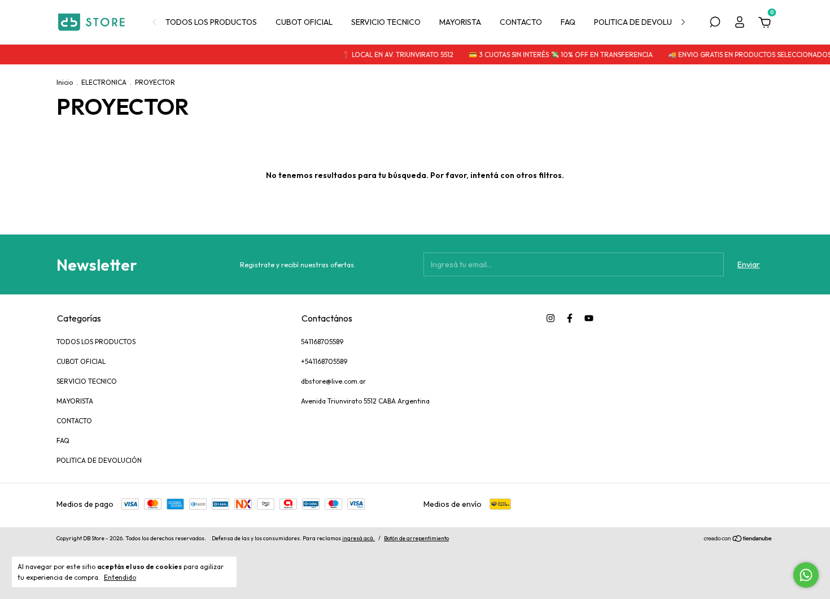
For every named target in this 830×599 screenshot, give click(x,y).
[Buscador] (714, 23)
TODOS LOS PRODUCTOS (211, 22)
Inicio (64, 82)
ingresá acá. (358, 538)
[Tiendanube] (738, 540)
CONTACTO (521, 22)
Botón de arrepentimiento (416, 538)
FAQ (568, 22)
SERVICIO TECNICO (386, 22)
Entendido (120, 577)
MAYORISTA (460, 22)
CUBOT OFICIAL (304, 22)
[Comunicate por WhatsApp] (806, 575)
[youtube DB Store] (588, 318)
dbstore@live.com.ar (333, 381)
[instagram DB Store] (550, 318)
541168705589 (322, 341)
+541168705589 (324, 361)
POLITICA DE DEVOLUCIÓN (642, 22)
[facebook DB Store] (569, 318)
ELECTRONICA (103, 82)
